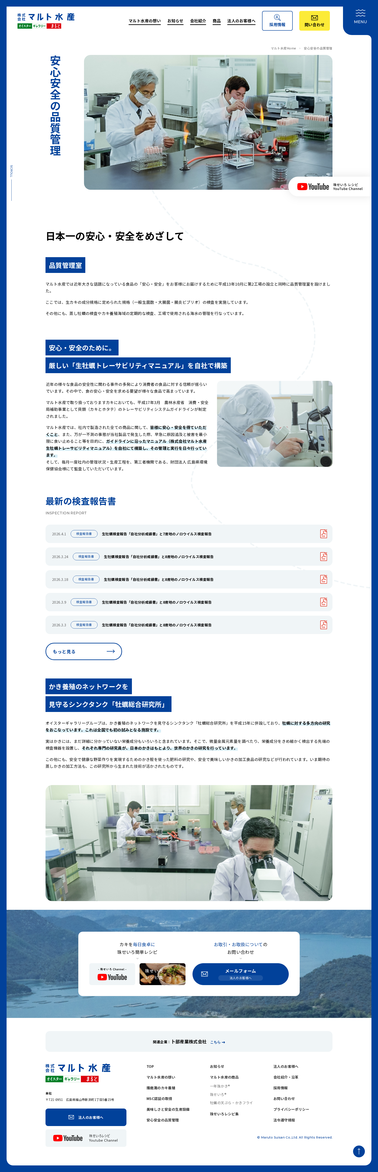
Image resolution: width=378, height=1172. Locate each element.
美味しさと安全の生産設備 (168, 1109)
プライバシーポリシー (291, 1109)
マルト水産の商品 (224, 1077)
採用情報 (280, 1087)
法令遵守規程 (284, 1120)
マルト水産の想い (145, 20)
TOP (150, 1066)
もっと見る (64, 651)
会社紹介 (198, 20)
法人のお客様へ (241, 20)
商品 (217, 20)
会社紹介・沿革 (286, 1077)
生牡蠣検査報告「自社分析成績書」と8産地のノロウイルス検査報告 (159, 556)
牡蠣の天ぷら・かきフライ (231, 1102)
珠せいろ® (218, 1094)
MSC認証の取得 (159, 1098)
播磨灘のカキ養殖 (161, 1087)
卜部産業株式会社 (188, 1041)
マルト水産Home (283, 48)
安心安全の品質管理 (163, 1120)
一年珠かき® (220, 1086)
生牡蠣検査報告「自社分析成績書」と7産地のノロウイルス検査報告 (157, 533)
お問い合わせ (284, 1098)
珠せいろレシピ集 (224, 1113)
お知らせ (175, 20)
